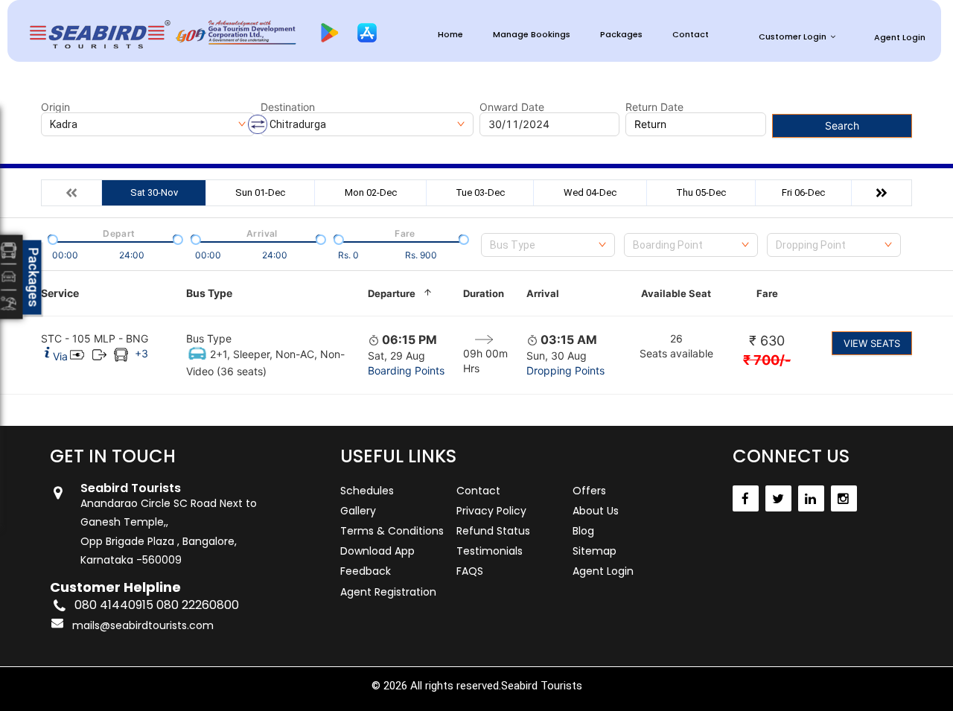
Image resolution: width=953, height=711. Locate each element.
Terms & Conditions (392, 530)
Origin (55, 107)
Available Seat (676, 293)
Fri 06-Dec (803, 192)
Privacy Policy (491, 510)
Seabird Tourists (541, 685)
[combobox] (548, 245)
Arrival (542, 293)
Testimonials (489, 550)
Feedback (365, 571)
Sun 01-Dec (260, 192)
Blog (583, 530)
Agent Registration (388, 591)
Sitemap (594, 550)
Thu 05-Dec (701, 192)
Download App (377, 550)
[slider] (51, 238)
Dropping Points (565, 370)
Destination (288, 107)
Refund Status (493, 530)
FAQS (469, 571)
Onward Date (511, 107)
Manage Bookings (531, 34)
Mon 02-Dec (371, 192)
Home (450, 34)
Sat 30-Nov (154, 192)
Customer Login (792, 36)
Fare (767, 293)
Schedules (367, 490)
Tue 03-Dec (480, 192)
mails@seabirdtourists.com (143, 625)
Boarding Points (406, 370)
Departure (391, 293)
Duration (483, 293)
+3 (141, 353)
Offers (589, 490)
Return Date (654, 107)
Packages (621, 34)
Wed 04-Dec (590, 192)
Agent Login (899, 37)
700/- (767, 360)
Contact (690, 34)
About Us (596, 510)
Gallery (358, 510)
